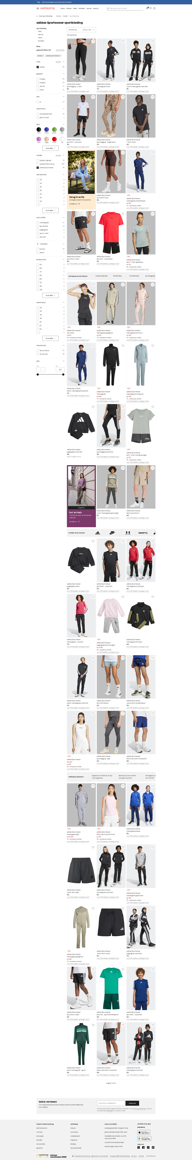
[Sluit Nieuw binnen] (63, 345)
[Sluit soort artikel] (63, 217)
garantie (39, 1148)
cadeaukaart (75, 1136)
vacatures (74, 1132)
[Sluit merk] (63, 62)
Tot (57, 366)
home (58, 16)
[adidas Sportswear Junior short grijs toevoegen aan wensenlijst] (93, 847)
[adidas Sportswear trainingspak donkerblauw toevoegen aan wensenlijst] (153, 153)
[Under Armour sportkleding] (128, 532)
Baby (40, 31)
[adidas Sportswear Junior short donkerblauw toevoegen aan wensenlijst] (153, 658)
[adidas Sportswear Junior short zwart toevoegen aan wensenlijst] (123, 908)
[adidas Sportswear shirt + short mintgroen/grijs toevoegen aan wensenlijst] (153, 407)
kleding (73, 1144)
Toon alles (49, 148)
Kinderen (82, 8)
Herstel (58, 62)
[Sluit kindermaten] (63, 259)
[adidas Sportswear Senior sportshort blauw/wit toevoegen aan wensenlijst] (153, 713)
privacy (134, 1156)
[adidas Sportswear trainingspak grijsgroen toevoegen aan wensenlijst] (123, 285)
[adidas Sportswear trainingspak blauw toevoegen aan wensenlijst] (153, 786)
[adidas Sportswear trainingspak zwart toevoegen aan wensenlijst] (123, 41)
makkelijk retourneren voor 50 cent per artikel (115, 1137)
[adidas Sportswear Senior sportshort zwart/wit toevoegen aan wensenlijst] (123, 1025)
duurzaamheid (75, 1148)
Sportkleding (41, 28)
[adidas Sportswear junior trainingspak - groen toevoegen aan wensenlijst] (93, 1025)
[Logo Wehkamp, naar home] (47, 8)
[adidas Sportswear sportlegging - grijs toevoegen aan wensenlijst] (123, 713)
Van (37, 366)
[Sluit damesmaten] (63, 174)
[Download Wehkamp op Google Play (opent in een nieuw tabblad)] (144, 1140)
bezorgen (40, 1136)
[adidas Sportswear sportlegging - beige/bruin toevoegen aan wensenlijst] (123, 97)
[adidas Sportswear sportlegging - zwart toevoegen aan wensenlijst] (93, 41)
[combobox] (125, 8)
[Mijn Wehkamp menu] (148, 8)
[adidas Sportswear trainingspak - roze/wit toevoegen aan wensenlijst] (93, 597)
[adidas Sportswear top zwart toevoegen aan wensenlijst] (93, 285)
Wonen (89, 8)
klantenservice (41, 1128)
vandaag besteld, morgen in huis (116, 1128)
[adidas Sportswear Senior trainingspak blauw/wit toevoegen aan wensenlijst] (93, 346)
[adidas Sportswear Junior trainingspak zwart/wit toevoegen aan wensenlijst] (153, 41)
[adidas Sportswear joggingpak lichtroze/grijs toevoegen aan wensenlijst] (123, 597)
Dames (68, 8)
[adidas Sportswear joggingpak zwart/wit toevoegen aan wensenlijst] (93, 407)
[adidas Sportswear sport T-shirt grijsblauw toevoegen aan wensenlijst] (153, 214)
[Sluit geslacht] (63, 74)
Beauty (95, 8)
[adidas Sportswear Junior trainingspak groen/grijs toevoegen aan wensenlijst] (123, 468)
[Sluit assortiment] (63, 108)
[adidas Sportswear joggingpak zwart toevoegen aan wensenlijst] (93, 541)
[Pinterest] (153, 1147)
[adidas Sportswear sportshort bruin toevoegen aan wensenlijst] (123, 153)
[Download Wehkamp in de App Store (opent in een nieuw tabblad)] (144, 1134)
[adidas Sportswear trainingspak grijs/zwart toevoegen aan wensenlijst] (153, 847)
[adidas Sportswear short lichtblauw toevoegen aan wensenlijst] (123, 658)
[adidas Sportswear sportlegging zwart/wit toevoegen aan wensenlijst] (123, 407)
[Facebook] (143, 1147)
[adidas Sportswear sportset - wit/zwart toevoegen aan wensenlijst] (93, 97)
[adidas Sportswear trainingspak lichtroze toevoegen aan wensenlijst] (153, 285)
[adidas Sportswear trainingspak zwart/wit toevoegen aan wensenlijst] (123, 847)
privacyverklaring (139, 1109)
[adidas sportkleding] (97, 532)
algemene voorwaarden (99, 1156)
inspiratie (73, 1140)
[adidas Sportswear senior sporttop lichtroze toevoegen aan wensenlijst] (123, 786)
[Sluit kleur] (63, 124)
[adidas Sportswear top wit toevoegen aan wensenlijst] (93, 713)
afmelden (110, 1111)
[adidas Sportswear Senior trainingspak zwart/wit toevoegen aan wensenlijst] (93, 658)
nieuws (73, 1128)
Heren (75, 8)
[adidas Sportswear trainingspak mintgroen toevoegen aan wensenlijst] (153, 346)
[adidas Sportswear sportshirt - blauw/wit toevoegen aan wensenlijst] (153, 969)
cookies (141, 1156)
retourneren (40, 1144)
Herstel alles (60, 50)
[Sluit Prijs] (63, 361)
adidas (39, 56)
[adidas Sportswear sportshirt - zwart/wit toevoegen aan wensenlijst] (123, 541)
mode (65, 16)
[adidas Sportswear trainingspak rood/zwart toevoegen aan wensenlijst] (153, 541)
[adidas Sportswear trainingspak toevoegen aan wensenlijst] (123, 346)
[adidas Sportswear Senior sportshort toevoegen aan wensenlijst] (153, 468)
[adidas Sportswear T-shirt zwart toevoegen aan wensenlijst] (153, 97)
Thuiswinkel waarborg (82, 1156)
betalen (39, 1140)
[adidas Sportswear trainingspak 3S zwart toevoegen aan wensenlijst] (153, 597)
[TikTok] (148, 1147)
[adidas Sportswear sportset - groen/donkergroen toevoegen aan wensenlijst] (123, 969)
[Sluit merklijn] (63, 155)
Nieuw (62, 8)
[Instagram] (138, 1147)
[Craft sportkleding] (143, 532)
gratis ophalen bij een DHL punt (116, 1132)
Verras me (132, 1103)
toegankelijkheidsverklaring (120, 1156)
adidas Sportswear (52, 56)
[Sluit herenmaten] (63, 302)
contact (39, 1132)
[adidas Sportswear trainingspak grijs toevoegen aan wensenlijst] (93, 786)
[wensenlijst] (151, 8)
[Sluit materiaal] (63, 244)
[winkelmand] (154, 8)
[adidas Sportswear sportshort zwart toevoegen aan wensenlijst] (93, 214)
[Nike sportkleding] (113, 532)
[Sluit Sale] (63, 96)
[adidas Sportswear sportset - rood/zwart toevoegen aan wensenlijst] (123, 214)
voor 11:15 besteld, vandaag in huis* (78, 91)
